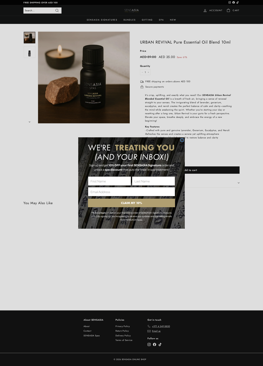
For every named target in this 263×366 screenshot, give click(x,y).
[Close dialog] (182, 140)
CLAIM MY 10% (131, 203)
